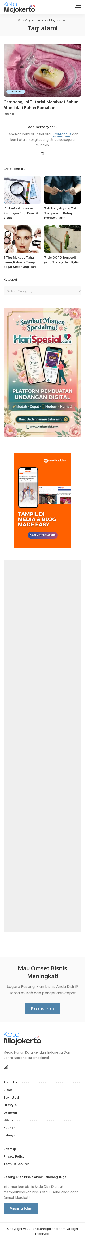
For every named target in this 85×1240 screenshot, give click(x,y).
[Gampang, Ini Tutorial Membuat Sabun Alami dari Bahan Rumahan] (42, 70)
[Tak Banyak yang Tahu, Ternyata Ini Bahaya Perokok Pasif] (62, 190)
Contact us (62, 134)
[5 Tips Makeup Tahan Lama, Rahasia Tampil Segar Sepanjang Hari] (22, 239)
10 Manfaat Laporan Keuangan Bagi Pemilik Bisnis (21, 212)
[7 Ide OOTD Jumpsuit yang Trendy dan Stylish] (62, 239)
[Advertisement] (42, 746)
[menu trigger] (78, 7)
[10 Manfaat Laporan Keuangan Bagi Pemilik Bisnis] (22, 190)
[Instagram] (42, 154)
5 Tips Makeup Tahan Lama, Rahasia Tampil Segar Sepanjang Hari (20, 261)
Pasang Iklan (42, 1008)
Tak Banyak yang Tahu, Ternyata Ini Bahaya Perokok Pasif (61, 212)
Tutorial (15, 91)
